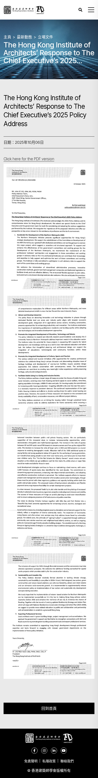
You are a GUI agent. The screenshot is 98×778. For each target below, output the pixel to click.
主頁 (7, 37)
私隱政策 (49, 761)
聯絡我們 (67, 761)
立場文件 (45, 37)
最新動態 (24, 37)
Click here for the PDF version (29, 158)
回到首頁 (49, 708)
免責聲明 (31, 761)
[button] (91, 9)
